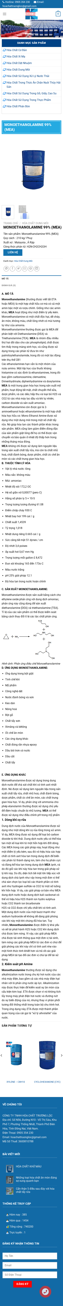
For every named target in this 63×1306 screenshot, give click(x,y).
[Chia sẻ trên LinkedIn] (36, 268)
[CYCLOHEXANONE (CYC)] (47, 1054)
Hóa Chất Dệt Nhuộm (19, 63)
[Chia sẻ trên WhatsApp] (6, 268)
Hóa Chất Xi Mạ (16, 56)
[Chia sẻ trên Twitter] (18, 268)
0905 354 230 (22, 2)
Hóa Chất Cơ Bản (17, 50)
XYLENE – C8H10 (16, 1082)
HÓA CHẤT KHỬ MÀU (28, 1166)
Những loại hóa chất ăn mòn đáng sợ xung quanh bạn (36, 1179)
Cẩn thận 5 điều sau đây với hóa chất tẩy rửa (35, 1190)
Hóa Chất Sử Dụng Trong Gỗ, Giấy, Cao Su (31, 93)
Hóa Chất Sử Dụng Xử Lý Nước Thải (28, 76)
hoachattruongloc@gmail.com (19, 6)
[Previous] (7, 169)
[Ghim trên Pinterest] (30, 268)
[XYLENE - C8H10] (16, 1054)
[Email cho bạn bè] (24, 268)
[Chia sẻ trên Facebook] (12, 268)
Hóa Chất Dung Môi (18, 69)
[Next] (56, 169)
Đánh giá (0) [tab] (9, 285)
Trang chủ (10, 223)
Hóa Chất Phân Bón (18, 106)
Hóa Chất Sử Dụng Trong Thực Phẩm (29, 100)
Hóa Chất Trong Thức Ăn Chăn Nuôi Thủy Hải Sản (33, 85)
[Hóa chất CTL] (31, 14)
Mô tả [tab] (5, 278)
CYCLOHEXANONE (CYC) (47, 1082)
